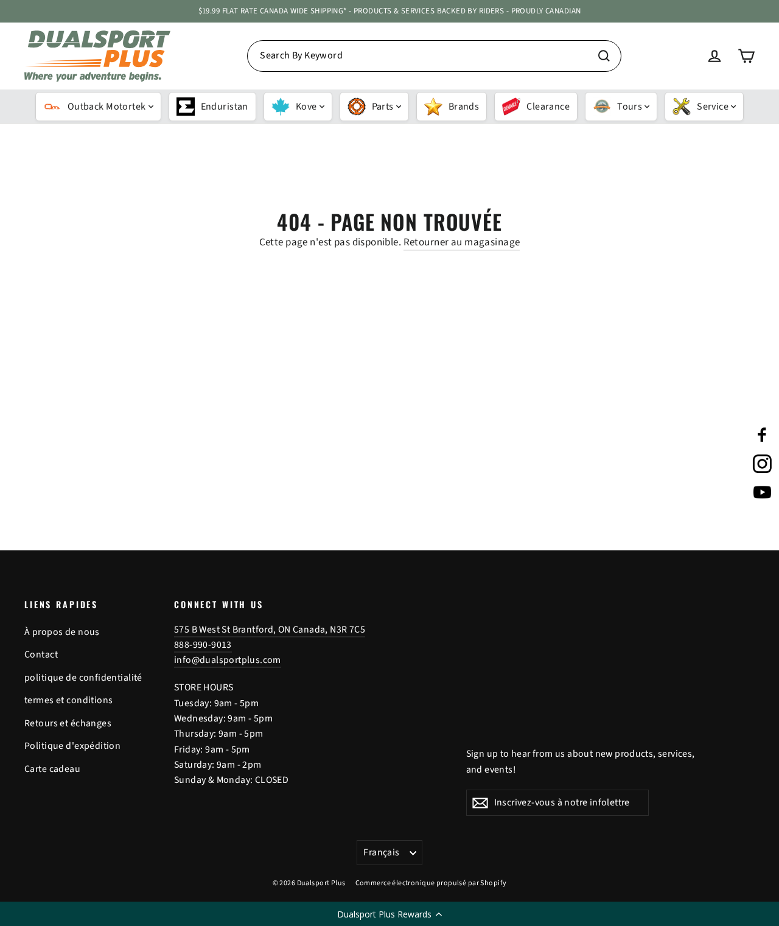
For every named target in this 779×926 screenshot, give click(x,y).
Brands (464, 106)
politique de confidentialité (83, 677)
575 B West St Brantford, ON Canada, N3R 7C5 (269, 629)
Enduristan (224, 106)
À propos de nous (62, 632)
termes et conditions (68, 700)
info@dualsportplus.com (227, 660)
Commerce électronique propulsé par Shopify (431, 883)
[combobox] (434, 56)
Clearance (548, 106)
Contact (41, 654)
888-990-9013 (203, 644)
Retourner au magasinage (461, 242)
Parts (383, 106)
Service (712, 106)
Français (381, 852)
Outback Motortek (107, 106)
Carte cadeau (52, 769)
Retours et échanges (67, 723)
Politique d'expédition (72, 745)
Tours (629, 106)
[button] (389, 914)
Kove (306, 106)
